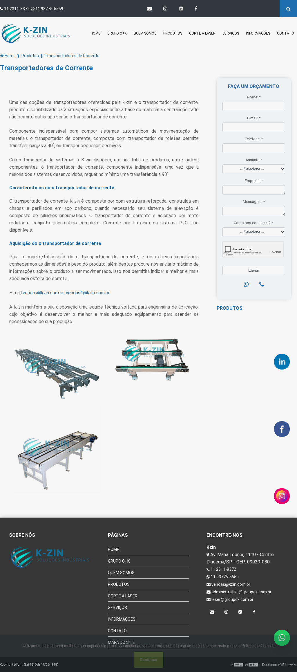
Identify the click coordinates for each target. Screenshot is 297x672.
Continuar (148, 659)
